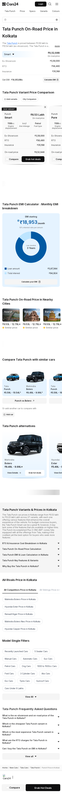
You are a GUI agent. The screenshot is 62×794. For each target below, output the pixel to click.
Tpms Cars (25, 681)
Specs (32, 11)
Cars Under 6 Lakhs (14, 688)
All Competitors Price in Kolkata (20, 590)
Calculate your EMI (29, 282)
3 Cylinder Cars (27, 673)
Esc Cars (9, 681)
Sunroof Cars (42, 681)
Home (5, 768)
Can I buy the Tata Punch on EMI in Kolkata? (24, 748)
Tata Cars (24, 768)
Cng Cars (26, 666)
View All (29, 697)
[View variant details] (24, 134)
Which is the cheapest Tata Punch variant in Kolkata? (24, 725)
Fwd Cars (9, 673)
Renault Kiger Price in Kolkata (19, 614)
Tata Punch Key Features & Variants (20, 560)
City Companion (29, 99)
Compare (13, 159)
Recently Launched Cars (16, 651)
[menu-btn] (57, 4)
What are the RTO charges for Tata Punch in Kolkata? (24, 741)
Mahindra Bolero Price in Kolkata (20, 599)
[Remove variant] (45, 107)
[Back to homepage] (10, 4)
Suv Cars (48, 659)
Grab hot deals (33, 159)
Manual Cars (10, 659)
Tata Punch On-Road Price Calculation (21, 549)
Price (22, 11)
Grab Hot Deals (43, 787)
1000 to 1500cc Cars (47, 666)
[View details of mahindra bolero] (24, 454)
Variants (44, 11)
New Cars (14, 768)
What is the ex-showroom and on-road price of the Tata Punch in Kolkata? (28, 716)
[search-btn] (50, 4)
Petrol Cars (10, 666)
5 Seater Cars (41, 651)
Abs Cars (46, 673)
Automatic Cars (30, 659)
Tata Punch (10, 11)
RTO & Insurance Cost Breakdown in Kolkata (24, 543)
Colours (56, 11)
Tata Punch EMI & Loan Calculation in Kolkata (25, 555)
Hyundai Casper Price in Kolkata (20, 629)
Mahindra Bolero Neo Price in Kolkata (22, 621)
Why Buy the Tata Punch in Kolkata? (20, 566)
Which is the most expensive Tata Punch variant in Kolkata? (27, 733)
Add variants (11, 99)
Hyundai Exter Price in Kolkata (19, 606)
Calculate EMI (50, 80)
